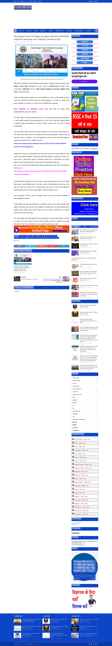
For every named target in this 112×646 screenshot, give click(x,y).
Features (88, 30)
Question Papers (79, 30)
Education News (23, 235)
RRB (74, 397)
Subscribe (94, 148)
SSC (73, 408)
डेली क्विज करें (85, 50)
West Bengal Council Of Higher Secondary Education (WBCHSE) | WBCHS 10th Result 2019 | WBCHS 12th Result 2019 (22, 268)
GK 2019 (74, 383)
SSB (73, 405)
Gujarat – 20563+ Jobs (80, 457)
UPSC (74, 416)
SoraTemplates (22, 644)
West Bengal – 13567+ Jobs (81, 514)
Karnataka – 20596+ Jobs (80, 475)
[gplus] (94, 1)
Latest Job (21, 30)
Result (36, 30)
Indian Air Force (77, 388)
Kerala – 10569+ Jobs (80, 478)
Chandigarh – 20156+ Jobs (81, 450)
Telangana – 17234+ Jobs (80, 503)
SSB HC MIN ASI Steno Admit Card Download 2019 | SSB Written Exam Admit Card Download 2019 (88, 367)
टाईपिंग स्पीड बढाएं (85, 58)
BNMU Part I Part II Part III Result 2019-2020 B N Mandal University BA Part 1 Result (89, 294)
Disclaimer (31, 1)
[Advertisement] (68, 15)
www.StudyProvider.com (77, 78)
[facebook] (89, 1)
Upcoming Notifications (79, 419)
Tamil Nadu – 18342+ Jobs (81, 500)
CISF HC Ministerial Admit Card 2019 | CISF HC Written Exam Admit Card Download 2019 (89, 329)
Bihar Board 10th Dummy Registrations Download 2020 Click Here (88, 321)
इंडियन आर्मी (75, 422)
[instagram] (97, 1)
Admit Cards (76, 377)
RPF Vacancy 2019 (77, 394)
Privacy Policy (22, 1)
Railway (75, 400)
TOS (27, 1)
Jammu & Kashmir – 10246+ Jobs (83, 468)
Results (35, 235)
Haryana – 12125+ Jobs (80, 461)
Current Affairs (59, 30)
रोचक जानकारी (75, 427)
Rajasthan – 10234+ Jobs (80, 496)
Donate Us (84, 81)
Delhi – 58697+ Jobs (79, 454)
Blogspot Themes (37, 644)
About (18, 1)
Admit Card (29, 30)
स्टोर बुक (85, 62)
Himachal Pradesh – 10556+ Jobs (83, 464)
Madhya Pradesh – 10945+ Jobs (82, 482)
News (30, 235)
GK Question (76, 386)
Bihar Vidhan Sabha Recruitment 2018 (89, 285)
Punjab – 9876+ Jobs (79, 493)
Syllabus (50, 30)
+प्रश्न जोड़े (85, 46)
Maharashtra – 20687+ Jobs (81, 485)
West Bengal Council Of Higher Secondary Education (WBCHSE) (43, 237)
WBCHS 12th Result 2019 (20, 237)
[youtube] (96, 1)
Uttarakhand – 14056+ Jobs (81, 510)
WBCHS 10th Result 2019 (51, 235)
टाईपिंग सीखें (85, 54)
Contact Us (40, 1)
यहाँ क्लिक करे (74, 524)
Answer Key (43, 30)
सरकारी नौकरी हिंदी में (75, 523)
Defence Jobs (76, 380)
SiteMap (35, 1)
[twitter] (91, 1)
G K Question (69, 30)
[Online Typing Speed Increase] (83, 176)
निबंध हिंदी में (75, 425)
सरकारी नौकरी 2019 (76, 430)
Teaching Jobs (76, 411)
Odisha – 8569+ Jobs (79, 489)
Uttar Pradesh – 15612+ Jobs (81, 507)
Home (15, 1)
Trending (41, 235)
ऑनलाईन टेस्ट (85, 41)
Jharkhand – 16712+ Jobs (80, 471)
